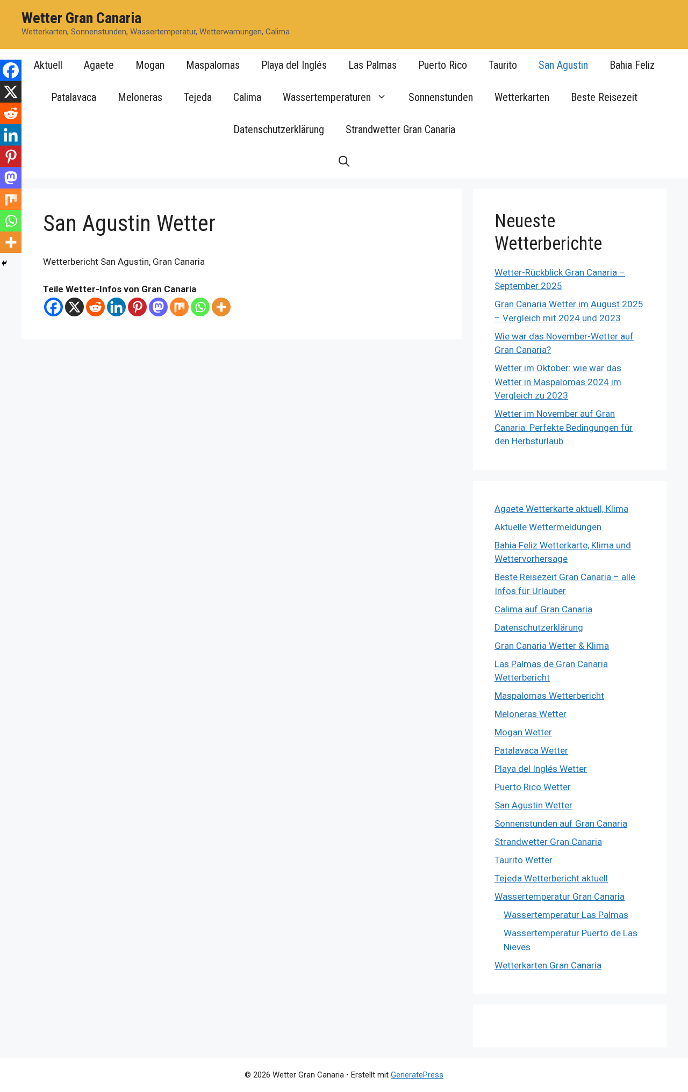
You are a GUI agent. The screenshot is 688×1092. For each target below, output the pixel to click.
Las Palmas (372, 65)
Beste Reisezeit (604, 97)
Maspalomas (213, 65)
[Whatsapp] (200, 307)
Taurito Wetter (523, 860)
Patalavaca (73, 97)
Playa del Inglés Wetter (540, 768)
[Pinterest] (137, 307)
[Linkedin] (116, 307)
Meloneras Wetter (530, 713)
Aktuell (48, 65)
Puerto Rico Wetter (532, 787)
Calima (247, 97)
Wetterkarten (521, 97)
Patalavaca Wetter (531, 750)
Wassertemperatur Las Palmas (566, 914)
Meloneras (140, 97)
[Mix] (179, 307)
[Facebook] (53, 307)
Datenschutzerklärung (278, 129)
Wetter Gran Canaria (81, 18)
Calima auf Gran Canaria (543, 609)
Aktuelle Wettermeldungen (547, 527)
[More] (221, 307)
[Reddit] (95, 307)
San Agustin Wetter (533, 805)
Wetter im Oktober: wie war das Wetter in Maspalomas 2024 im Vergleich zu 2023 (557, 382)
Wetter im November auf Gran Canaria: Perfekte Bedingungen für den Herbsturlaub (563, 427)
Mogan (149, 65)
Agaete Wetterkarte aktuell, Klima (561, 508)
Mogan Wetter (523, 732)
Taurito (503, 65)
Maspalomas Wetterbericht (549, 695)
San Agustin (563, 65)
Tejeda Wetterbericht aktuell (551, 878)
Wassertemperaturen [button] (327, 97)
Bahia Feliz (632, 65)
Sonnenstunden (440, 97)
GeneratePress (417, 1075)
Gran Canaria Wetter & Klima (551, 645)
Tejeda (198, 97)
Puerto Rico (442, 65)
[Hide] (4, 263)
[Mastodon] (158, 307)
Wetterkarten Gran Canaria (547, 965)
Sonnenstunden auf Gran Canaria (560, 823)
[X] (74, 307)
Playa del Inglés (294, 65)
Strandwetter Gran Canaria (400, 129)
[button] (344, 162)
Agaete (99, 65)
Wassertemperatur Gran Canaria (559, 896)
